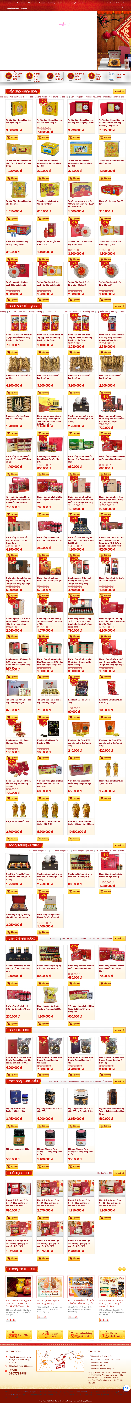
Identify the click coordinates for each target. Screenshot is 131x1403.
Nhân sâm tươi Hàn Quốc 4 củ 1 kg (18, 376)
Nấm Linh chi (106, 938)
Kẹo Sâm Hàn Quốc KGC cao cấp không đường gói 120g (79, 743)
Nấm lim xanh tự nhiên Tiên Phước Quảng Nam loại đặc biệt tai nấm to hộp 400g (18, 1060)
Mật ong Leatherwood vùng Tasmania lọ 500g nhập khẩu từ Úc (111, 1111)
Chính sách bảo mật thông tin (102, 1368)
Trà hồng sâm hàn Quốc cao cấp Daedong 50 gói (18, 701)
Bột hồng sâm (88, 311)
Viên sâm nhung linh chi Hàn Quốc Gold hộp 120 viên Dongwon (50, 783)
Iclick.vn (89, 1401)
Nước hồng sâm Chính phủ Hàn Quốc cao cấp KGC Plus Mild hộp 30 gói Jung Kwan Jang (50, 663)
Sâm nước (23, 311)
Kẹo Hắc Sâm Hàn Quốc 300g (79, 701)
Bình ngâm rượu (117, 311)
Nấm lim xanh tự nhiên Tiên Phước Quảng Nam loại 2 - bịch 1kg (111, 1060)
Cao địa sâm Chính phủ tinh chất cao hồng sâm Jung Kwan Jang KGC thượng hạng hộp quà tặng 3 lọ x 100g (111, 543)
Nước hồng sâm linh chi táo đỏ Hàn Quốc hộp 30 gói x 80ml (49, 499)
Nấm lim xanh (121, 75)
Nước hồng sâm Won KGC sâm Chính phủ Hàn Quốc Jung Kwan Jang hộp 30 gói (111, 662)
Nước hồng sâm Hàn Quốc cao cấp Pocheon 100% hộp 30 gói (18, 459)
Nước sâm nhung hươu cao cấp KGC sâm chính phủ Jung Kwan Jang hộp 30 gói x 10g (18, 582)
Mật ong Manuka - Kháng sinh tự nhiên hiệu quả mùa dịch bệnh (111, 1303)
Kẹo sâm (67, 311)
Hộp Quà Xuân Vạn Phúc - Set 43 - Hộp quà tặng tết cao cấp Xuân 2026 (17, 1243)
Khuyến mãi (62, 3)
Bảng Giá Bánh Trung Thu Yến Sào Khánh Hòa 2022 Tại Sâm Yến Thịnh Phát (18, 1303)
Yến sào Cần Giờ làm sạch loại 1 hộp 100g (80, 243)
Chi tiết (12, 1320)
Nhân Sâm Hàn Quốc (37, 77)
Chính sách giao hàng (99, 1362)
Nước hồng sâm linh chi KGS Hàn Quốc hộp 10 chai (49, 538)
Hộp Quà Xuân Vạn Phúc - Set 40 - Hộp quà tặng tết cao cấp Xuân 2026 (48, 1203)
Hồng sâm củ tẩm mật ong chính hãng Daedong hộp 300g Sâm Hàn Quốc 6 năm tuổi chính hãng (49, 419)
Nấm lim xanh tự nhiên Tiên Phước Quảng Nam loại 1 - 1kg (80, 1060)
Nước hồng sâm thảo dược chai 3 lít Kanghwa (111, 579)
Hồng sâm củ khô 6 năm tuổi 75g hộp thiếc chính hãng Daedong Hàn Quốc (50, 337)
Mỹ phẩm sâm (102, 311)
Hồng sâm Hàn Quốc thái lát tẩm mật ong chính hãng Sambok (18, 783)
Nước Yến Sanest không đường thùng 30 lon (17, 243)
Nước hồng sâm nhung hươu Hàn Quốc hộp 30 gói (49, 579)
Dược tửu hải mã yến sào (113, 96)
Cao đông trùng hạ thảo (38, 850)
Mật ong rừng (86, 1081)
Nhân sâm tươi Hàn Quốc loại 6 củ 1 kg (79, 376)
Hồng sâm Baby (35, 311)
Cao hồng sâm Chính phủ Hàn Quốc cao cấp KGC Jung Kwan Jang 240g (79, 581)
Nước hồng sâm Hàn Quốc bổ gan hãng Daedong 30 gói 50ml (81, 459)
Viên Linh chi (67, 938)
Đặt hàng (14, 137)
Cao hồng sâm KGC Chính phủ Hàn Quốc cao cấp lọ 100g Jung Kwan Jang (18, 621)
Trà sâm (57, 311)
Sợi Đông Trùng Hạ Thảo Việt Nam (110, 850)
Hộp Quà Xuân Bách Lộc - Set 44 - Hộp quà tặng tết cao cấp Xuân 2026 (48, 1243)
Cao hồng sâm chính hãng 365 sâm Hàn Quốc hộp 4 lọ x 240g (49, 621)
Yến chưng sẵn (77, 96)
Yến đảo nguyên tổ (93, 96)
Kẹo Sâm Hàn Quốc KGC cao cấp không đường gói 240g (110, 743)
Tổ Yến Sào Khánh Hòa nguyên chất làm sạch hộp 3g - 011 (49, 163)
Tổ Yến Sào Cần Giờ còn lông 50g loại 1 (110, 283)
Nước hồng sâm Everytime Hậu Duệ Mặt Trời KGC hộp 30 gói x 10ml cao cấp (111, 499)
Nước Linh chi (80, 938)
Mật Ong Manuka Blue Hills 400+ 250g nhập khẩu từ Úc (80, 1109)
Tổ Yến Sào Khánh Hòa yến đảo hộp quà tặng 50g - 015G (81, 121)
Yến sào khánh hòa (81, 1392)
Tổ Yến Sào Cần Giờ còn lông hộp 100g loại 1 (79, 283)
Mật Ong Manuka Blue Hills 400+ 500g (49, 1109)
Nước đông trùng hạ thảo (83, 850)
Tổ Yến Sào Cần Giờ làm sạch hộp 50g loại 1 (110, 243)
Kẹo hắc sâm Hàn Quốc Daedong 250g (47, 741)
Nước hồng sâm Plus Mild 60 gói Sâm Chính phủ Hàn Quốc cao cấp (80, 662)
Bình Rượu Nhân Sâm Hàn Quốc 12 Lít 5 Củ (49, 822)
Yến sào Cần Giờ (17, 96)
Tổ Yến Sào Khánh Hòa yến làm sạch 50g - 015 (18, 121)
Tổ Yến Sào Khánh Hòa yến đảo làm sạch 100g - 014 (49, 121)
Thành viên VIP (112, 3)
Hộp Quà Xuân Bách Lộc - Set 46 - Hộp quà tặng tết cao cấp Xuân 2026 (79, 1243)
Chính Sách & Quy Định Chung (102, 1356)
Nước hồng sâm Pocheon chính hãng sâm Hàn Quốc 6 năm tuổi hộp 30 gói (111, 418)
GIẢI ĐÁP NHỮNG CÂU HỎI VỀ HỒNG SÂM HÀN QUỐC (81, 1302)
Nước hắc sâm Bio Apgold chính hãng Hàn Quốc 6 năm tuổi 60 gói (81, 540)
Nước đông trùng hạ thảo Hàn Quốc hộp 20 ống (110, 875)
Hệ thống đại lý (13, 8)
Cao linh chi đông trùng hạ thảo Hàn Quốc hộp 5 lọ (80, 875)
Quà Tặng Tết (19, 1173)
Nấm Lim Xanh (19, 1030)
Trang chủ (11, 3)
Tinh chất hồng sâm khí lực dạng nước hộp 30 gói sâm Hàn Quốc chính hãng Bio (18, 499)
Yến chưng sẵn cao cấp (58, 96)
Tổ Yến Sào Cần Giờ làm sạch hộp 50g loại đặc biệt (48, 283)
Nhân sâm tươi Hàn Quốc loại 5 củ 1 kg (48, 376)
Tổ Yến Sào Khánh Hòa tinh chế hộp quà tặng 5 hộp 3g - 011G (18, 163)
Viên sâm (77, 311)
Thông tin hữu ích (77, 3)
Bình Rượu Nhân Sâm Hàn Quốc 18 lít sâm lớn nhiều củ (81, 822)
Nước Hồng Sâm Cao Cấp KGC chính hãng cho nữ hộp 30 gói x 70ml (112, 621)
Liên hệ (24, 8)
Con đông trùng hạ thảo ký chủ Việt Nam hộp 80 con (18, 916)
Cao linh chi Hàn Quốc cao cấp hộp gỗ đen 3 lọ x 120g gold (18, 968)
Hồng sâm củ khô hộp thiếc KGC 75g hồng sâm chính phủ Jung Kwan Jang (111, 337)
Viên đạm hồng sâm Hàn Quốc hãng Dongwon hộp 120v (79, 783)
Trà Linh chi (54, 938)
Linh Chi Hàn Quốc (79, 76)
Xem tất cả (119, 91)
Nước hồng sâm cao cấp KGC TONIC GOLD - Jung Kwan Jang (17, 540)
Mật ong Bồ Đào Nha (103, 1081)
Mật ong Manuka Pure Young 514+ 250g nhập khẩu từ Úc (49, 1152)
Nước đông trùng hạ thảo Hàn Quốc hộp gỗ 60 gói (48, 916)
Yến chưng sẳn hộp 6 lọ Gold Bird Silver (47, 202)
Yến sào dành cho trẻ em (36, 96)
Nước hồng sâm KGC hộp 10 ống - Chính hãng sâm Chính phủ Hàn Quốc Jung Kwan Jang (80, 622)
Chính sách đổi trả (97, 1365)
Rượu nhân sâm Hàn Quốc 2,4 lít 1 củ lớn (111, 782)
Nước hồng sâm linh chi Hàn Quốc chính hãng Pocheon (112, 457)
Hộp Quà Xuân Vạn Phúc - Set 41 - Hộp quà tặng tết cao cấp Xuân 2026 (79, 1203)
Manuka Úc (54, 1081)
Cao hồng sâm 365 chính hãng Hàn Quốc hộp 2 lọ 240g (48, 459)
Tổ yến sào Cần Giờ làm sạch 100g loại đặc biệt (17, 283)
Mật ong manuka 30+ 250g (17, 1149)
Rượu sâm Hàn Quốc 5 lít (17, 821)
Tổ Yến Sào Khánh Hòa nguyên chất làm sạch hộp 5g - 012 (80, 163)
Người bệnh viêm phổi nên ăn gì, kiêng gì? (48, 1302)
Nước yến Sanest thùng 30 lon (111, 202)
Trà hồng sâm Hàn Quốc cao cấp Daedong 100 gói (50, 701)
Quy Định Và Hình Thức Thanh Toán (105, 1359)
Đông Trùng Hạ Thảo (59, 76)
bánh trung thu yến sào (30, 1392)
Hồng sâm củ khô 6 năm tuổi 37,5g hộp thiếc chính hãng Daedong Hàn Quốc (19, 337)
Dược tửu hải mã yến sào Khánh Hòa (48, 243)
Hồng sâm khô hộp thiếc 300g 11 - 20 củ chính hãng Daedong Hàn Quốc (80, 337)
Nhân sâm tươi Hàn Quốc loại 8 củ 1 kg (110, 376)
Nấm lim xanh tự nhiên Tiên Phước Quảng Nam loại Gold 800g (49, 1060)
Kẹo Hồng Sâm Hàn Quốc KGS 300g (110, 701)
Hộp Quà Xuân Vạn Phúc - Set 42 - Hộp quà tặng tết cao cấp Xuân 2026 (110, 1203)
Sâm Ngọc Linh (99, 76)
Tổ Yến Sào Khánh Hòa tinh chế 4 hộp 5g (18, 202)
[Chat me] (126, 1388)
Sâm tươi (12, 311)
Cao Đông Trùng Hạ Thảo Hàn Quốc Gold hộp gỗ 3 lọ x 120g (18, 876)
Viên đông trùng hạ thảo (60, 850)
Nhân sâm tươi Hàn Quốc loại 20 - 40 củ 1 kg (17, 417)
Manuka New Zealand (70, 1081)
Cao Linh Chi (93, 938)
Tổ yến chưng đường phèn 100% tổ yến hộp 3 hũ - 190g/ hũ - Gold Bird (81, 204)
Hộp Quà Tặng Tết (104, 1173)
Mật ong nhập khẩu (23, 1081)
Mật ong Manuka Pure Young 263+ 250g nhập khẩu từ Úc (80, 1152)
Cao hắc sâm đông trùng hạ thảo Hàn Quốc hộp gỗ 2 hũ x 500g (80, 418)
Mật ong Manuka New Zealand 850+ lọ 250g (15, 1109)
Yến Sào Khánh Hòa (17, 76)
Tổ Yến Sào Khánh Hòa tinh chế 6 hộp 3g (111, 162)
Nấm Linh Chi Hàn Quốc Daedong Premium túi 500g (49, 1007)
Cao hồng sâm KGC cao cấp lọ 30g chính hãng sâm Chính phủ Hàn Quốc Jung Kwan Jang (18, 663)
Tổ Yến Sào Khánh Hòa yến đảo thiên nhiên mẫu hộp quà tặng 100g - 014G (111, 123)
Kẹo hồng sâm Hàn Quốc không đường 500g (17, 741)
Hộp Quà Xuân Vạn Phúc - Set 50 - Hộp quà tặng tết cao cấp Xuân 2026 (17, 1203)
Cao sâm (48, 311)
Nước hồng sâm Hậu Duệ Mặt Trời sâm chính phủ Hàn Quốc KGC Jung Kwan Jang (80, 499)
